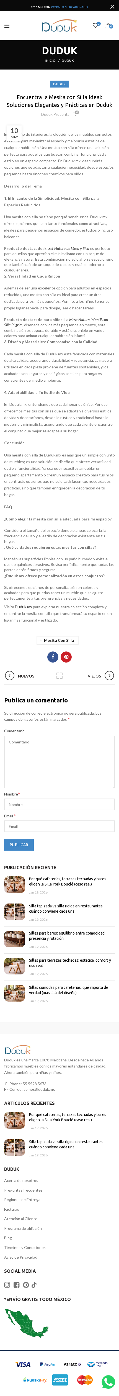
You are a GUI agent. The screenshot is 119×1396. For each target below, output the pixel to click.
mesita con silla (59, 640)
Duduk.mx (23, 606)
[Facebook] (52, 657)
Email (10, 815)
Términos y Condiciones (25, 1247)
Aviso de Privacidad (20, 1257)
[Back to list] (59, 676)
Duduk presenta (55, 114)
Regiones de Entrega (22, 1199)
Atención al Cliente (20, 1218)
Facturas (11, 1209)
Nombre (12, 793)
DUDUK (68, 60)
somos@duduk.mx (39, 1089)
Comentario (14, 730)
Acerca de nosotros (21, 1180)
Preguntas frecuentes (23, 1190)
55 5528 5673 (34, 1083)
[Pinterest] (66, 657)
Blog (8, 1237)
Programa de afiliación (23, 1228)
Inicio (50, 60)
